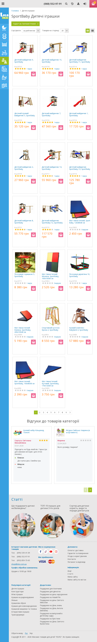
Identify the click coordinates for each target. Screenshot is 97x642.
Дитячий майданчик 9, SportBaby (23, 61)
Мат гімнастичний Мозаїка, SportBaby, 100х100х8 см (50, 276)
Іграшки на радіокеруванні (22, 597)
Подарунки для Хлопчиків (51, 589)
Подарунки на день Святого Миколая (52, 601)
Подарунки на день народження (53, 594)
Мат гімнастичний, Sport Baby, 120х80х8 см (79, 221)
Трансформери (17, 615)
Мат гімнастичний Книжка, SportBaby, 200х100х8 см (22, 330)
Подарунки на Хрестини (50, 619)
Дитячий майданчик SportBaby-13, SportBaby (79, 168)
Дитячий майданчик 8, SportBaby (23, 221)
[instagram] (56, 551)
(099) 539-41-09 (23, 553)
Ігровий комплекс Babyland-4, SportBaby (78, 329)
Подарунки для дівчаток (50, 591)
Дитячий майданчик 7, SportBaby (51, 114)
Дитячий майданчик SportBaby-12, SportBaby (52, 221)
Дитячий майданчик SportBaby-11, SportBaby (79, 61)
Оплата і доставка (75, 550)
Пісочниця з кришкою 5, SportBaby (24, 275)
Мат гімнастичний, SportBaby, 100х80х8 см (24, 382)
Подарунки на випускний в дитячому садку (51, 614)
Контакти (72, 559)
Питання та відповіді (76, 562)
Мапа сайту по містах (77, 580)
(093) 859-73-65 (23, 560)
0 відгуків (84, 230)
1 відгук (29, 69)
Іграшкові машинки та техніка (24, 609)
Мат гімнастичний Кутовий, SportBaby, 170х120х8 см (50, 383)
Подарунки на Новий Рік (50, 597)
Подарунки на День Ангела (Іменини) (51, 609)
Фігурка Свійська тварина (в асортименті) (78, 431)
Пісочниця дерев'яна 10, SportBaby (79, 275)
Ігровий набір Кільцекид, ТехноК (33, 431)
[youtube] (51, 551)
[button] (90, 490)
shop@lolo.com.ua (19, 564)
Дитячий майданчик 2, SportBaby (23, 168)
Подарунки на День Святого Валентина (52, 622)
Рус (26, 633)
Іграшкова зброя (18, 603)
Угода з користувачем (77, 556)
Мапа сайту (73, 577)
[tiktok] (45, 551)
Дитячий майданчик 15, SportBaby (52, 61)
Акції (69, 571)
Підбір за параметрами (24, 24)
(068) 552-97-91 (53, 3)
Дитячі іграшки (17, 589)
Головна (15, 10)
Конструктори (17, 591)
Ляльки (14, 600)
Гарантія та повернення (78, 553)
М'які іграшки (17, 594)
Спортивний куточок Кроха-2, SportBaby (51, 329)
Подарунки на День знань (51, 605)
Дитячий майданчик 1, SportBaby (78, 114)
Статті (70, 574)
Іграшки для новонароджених (24, 606)
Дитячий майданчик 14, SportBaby (52, 168)
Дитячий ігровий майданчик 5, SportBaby (24, 114)
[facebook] (40, 551)
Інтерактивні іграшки (20, 612)
